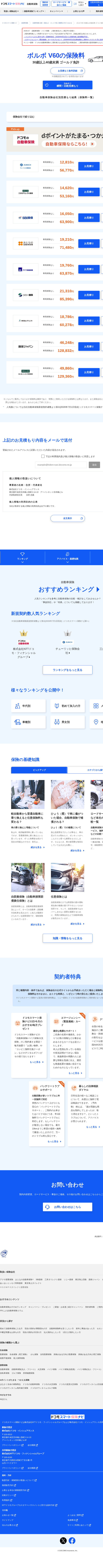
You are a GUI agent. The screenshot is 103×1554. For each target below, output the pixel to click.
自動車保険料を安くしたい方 (61, 1328)
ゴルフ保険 (16, 1373)
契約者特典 (90, 1307)
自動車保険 (4, 1369)
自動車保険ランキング (33, 11)
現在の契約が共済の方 (32, 1332)
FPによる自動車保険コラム (11, 1311)
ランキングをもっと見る (67, 669)
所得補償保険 (28, 1373)
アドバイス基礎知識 (67, 559)
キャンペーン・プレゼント (39, 1307)
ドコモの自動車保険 (31, 1384)
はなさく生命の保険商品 (10, 1384)
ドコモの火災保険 (49, 1384)
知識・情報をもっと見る (67, 938)
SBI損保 (39, 1279)
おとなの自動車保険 (24, 1279)
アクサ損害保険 (6, 1279)
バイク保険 (52, 1369)
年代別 (26, 705)
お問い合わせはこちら (67, 1206)
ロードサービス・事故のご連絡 (61, 3)
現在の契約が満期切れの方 (36, 1328)
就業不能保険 (5, 1358)
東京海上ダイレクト (33, 1283)
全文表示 (67, 518)
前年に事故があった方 (85, 1328)
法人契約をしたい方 (52, 1332)
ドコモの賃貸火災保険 (68, 1384)
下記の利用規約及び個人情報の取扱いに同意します (70, 456)
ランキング (22, 559)
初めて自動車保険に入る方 (11, 1328)
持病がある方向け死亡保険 (89, 1354)
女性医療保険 (46, 1354)
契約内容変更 (45, 3)
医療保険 (4, 1354)
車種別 (26, 722)
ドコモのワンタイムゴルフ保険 (43, 1388)
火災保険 (41, 1369)
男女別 (66, 722)
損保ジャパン (94, 1279)
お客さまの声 (78, 11)
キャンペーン (55, 11)
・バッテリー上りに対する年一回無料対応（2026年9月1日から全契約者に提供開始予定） (56, 37)
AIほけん (3, 1399)
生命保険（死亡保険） (19, 1354)
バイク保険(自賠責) (67, 1369)
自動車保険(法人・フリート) (23, 1369)
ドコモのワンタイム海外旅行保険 (14, 1388)
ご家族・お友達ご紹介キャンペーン (68, 1307)
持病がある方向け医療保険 (65, 1354)
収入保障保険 (19, 1358)
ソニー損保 (68, 1279)
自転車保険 (4, 1373)
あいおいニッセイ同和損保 (11, 1283)
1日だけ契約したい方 (72, 1332)
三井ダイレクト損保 (53, 1279)
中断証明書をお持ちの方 (10, 1332)
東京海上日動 (81, 1279)
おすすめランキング (66, 589)
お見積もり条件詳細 (67, 71)
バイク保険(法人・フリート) (89, 1369)
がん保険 (34, 1354)
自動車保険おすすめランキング (13, 1307)
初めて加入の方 (71, 705)
